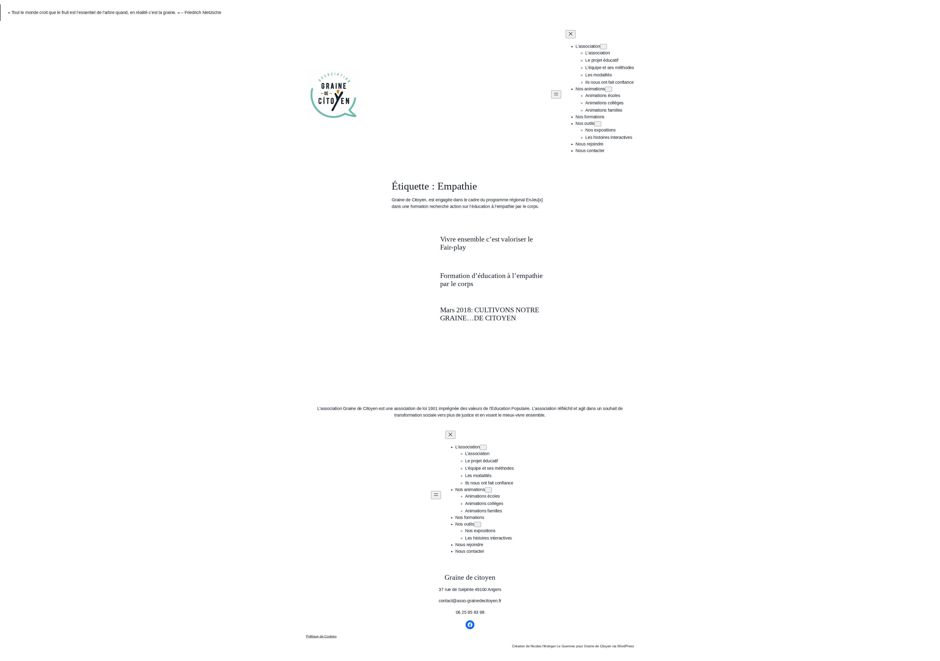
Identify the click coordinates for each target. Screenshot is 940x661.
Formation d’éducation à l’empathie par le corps (491, 279)
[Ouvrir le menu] (556, 94)
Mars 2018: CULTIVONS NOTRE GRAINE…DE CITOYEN (489, 314)
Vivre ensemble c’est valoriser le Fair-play (486, 243)
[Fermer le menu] (571, 34)
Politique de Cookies (321, 636)
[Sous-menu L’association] (603, 46)
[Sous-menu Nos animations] (608, 89)
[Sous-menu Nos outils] (597, 123)
